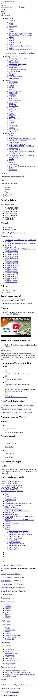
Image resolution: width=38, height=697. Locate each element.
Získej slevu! (13, 164)
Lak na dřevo (9, 651)
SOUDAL (12, 104)
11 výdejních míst (6, 584)
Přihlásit (3, 5)
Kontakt (11, 160)
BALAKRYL (13, 98)
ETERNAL (13, 115)
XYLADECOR (14, 118)
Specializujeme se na (7, 601)
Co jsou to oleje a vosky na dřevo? (16, 671)
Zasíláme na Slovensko (12, 635)
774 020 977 (5, 491)
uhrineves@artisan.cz (16, 491)
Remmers (8, 607)
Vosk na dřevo (9, 658)
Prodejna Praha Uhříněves (17, 545)
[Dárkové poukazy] (7, 412)
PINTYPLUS (13, 129)
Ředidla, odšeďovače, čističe (18, 58)
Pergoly (11, 31)
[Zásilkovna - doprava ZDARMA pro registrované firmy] (19, 407)
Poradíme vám (5, 581)
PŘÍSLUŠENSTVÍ (11, 56)
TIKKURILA (13, 106)
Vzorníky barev (14, 78)
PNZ (10, 124)
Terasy (11, 29)
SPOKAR (12, 87)
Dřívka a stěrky (14, 60)
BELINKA (12, 108)
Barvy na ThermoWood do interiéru (20, 49)
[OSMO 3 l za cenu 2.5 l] (23, 412)
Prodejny (12, 162)
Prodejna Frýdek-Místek (16, 543)
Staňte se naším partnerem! (17, 144)
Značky (7, 80)
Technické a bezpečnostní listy (14, 523)
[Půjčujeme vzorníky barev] (23, 409)
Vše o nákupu (5, 15)
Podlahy (11, 38)
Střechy (11, 28)
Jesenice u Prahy (6, 482)
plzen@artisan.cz (10, 229)
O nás (11, 135)
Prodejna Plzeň (14, 547)
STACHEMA (13, 82)
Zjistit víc (4, 180)
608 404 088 (5, 568)
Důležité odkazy (6, 624)
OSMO (11, 86)
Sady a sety (12, 73)
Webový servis (15, 688)
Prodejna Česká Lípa (15, 538)
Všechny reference (7, 594)
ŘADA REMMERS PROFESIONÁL (21, 146)
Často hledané (5, 646)
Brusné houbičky (14, 71)
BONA (11, 111)
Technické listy (9, 639)
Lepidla (11, 75)
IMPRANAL (9, 608)
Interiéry (11, 37)
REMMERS (13, 84)
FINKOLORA (14, 126)
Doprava (11, 137)
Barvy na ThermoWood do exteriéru (20, 35)
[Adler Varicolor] (7, 409)
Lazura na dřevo (10, 657)
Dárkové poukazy (14, 142)
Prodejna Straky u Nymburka (18, 531)
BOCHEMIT (13, 109)
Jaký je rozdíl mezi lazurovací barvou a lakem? (20, 674)
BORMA (12, 122)
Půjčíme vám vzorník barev (17, 140)
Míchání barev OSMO (16, 150)
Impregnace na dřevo (11, 653)
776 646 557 (9, 227)
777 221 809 (5, 485)
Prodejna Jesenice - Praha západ (19, 532)
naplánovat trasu (6, 350)
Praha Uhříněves (6, 487)
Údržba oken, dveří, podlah (17, 64)
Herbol (7, 612)
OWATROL (13, 131)
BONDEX (12, 97)
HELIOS (12, 128)
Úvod (7, 494)
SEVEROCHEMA (15, 100)
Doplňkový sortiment (15, 76)
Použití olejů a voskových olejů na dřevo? (18, 672)
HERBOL (12, 95)
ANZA (11, 113)
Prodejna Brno (13, 549)
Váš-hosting (15, 692)
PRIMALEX (13, 102)
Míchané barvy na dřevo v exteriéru (20, 33)
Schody (11, 44)
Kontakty (8, 632)
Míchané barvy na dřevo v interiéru (20, 46)
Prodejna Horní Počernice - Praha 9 (20, 534)
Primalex (8, 616)
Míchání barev (13, 148)
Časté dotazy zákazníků (8, 667)
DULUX (12, 120)
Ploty (10, 22)
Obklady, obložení (15, 42)
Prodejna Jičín (13, 540)
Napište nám (13, 170)
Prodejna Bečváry (14, 536)
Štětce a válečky (14, 62)
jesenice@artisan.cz (15, 485)
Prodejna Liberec (14, 542)
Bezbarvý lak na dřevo (12, 660)
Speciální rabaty (6, 591)
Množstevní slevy (10, 500)
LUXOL (12, 117)
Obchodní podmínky (11, 498)
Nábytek (11, 40)
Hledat (3, 9)
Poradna (11, 159)
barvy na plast (28, 53)
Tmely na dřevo (14, 67)
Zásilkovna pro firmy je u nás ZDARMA (22, 139)
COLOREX (13, 93)
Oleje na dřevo (9, 655)
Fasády (11, 24)
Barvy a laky (9, 18)
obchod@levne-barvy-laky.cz (10, 574)
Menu (3, 11)
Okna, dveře (13, 26)
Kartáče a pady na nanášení (17, 69)
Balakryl (7, 618)
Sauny (11, 48)
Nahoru (3, 679)
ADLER (11, 89)
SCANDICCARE (15, 91)
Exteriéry (12, 20)
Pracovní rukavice (14, 65)
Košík (3, 3)
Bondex (7, 614)
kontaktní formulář (19, 233)
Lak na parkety (9, 649)
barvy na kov (18, 53)
